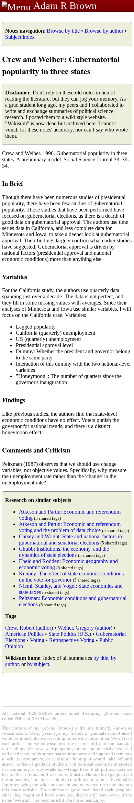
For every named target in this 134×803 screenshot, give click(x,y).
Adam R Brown (65, 5)
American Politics (24, 634)
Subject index (20, 37)
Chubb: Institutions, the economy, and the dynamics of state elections (64, 552)
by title (100, 658)
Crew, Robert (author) (29, 628)
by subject (38, 664)
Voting (37, 640)
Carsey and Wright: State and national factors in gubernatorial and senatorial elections (70, 540)
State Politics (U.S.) (69, 634)
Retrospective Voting (71, 640)
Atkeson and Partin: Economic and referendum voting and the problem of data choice (70, 527)
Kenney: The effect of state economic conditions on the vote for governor (71, 577)
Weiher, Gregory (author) (85, 628)
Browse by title (63, 31)
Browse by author (104, 31)
